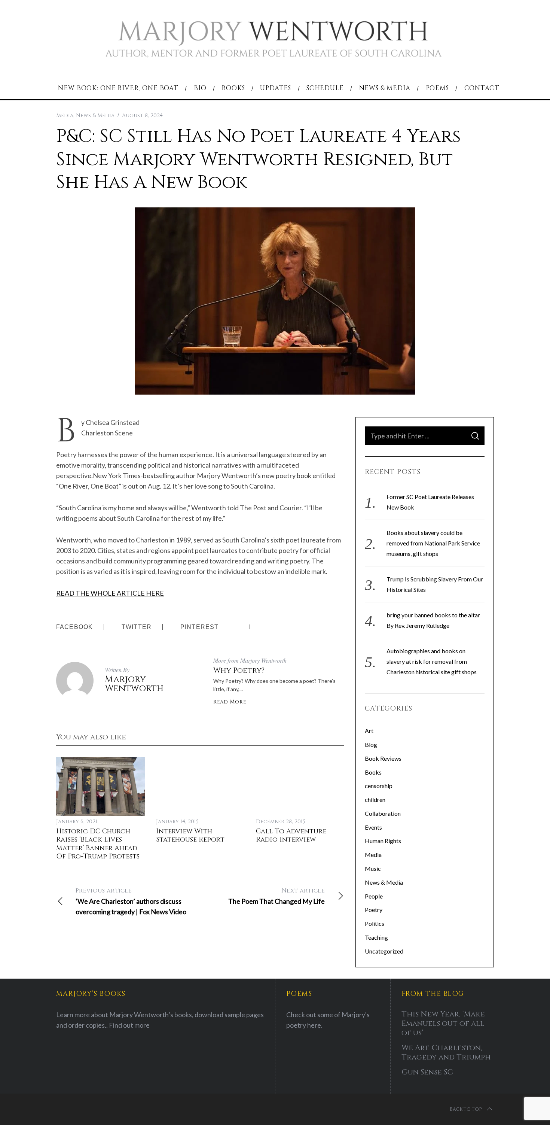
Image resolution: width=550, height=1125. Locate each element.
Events (373, 827)
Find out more (129, 1025)
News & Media (95, 115)
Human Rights (383, 840)
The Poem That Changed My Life (276, 896)
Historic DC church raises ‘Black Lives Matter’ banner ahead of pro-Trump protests (98, 844)
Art (369, 730)
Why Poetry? (239, 670)
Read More (229, 702)
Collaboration (383, 813)
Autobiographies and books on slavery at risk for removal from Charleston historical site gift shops (431, 661)
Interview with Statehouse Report (190, 836)
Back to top (466, 1109)
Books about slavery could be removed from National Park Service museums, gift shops (433, 543)
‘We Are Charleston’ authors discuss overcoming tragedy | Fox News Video (131, 901)
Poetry (373, 909)
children (375, 799)
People (374, 896)
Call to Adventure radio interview (291, 836)
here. (315, 1025)
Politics (374, 923)
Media (64, 115)
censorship (378, 785)
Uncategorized (384, 951)
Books (373, 772)
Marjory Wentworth (134, 684)
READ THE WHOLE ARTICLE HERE (110, 593)
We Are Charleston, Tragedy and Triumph (446, 1052)
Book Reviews (383, 758)
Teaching (376, 937)
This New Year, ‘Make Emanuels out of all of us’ (443, 1023)
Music (373, 868)
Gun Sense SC (427, 1072)
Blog (371, 744)
